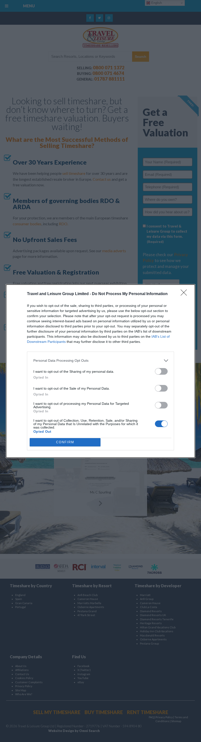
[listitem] (100, 360)
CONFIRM (65, 442)
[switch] (161, 371)
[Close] (185, 294)
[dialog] (100, 371)
